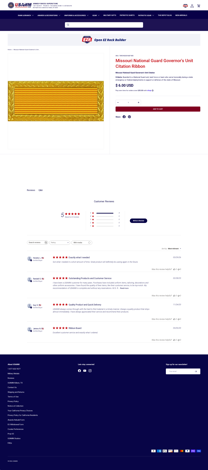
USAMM (15, 461)
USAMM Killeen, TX (15, 383)
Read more (124, 288)
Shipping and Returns (16, 392)
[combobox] (104, 25)
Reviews (11, 378)
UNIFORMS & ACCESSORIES (75, 15)
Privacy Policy (13, 401)
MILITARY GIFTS (109, 15)
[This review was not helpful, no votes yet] (178, 269)
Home (9, 49)
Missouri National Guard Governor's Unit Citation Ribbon (27, 49)
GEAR (94, 15)
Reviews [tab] (31, 190)
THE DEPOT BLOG (165, 15)
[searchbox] (35, 242)
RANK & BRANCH (24, 15)
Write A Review (138, 221)
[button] (199, 6)
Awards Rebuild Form (16, 420)
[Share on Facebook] (124, 116)
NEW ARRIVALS (181, 15)
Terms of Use (13, 397)
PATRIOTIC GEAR (144, 15)
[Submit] (68, 25)
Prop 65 (11, 434)
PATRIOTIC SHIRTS (127, 15)
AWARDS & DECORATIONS (48, 15)
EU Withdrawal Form (16, 424)
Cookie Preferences (15, 429)
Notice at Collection (15, 406)
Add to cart (158, 109)
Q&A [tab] (41, 190)
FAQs (10, 443)
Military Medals (13, 373)
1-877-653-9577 (14, 369)
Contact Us (12, 387)
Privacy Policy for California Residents (23, 415)
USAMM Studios (14, 438)
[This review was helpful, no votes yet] (174, 269)
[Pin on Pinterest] (129, 116)
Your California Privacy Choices (20, 411)
